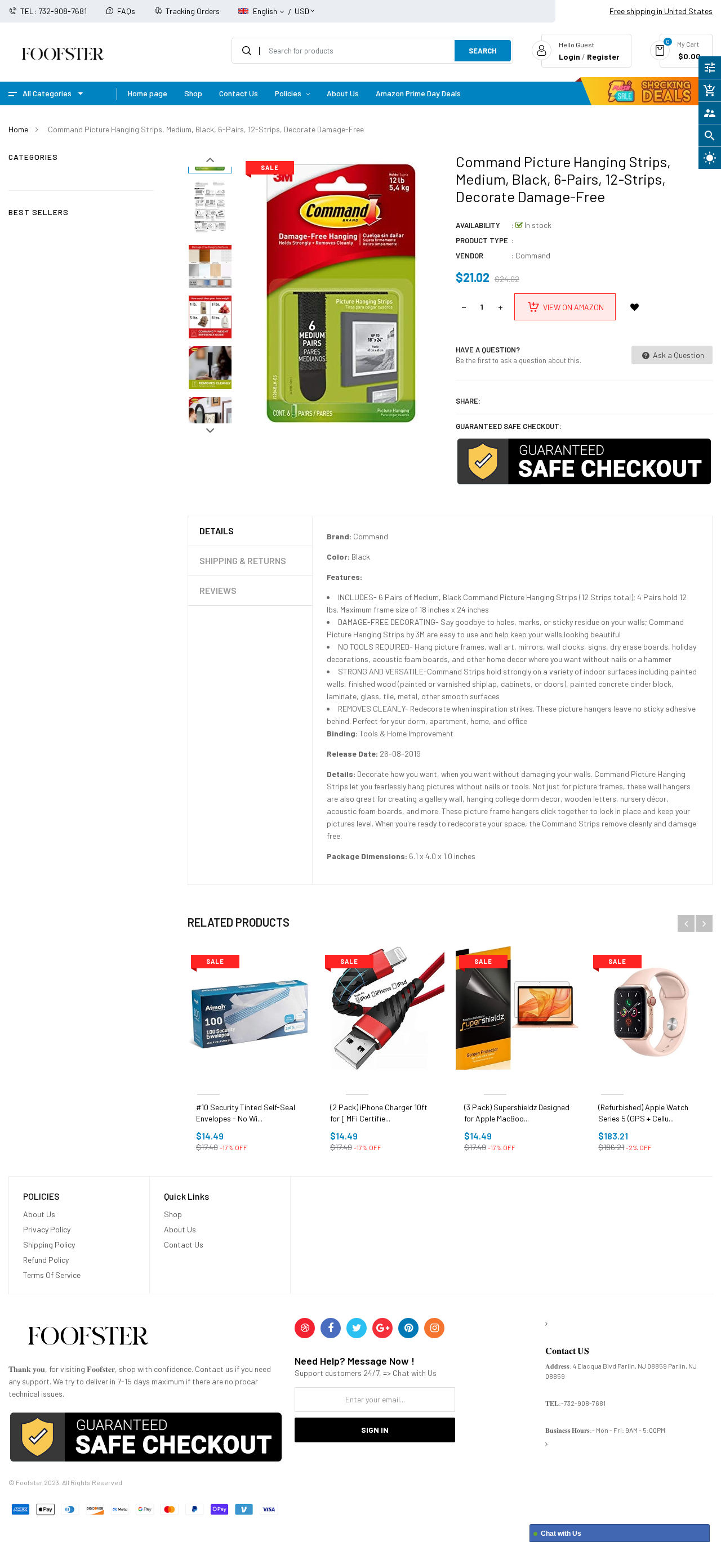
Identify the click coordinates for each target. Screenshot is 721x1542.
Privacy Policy (46, 1229)
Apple (612, 1080)
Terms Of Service (52, 1275)
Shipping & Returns (242, 560)
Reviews (218, 590)
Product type (482, 240)
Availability (478, 225)
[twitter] (356, 1328)
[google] (382, 1328)
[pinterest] (408, 1328)
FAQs (126, 11)
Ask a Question (677, 355)
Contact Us (183, 1244)
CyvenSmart (357, 1080)
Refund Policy (46, 1259)
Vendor (469, 255)
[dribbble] (305, 1328)
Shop (173, 1214)
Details (216, 530)
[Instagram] (434, 1328)
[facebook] (331, 1328)
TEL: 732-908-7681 (53, 11)
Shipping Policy (49, 1244)
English (266, 11)
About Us (39, 1214)
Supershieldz (495, 1080)
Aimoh (208, 1080)
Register (603, 56)
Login (569, 56)
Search (483, 50)
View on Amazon (573, 307)
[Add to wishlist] (634, 306)
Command (532, 255)
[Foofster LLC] (87, 1338)
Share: (468, 400)
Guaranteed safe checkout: (509, 426)
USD (302, 6)
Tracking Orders (193, 11)
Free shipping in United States (661, 11)
